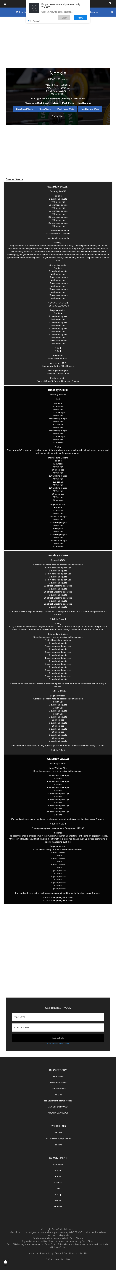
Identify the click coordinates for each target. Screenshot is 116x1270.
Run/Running (84, 103)
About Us (33, 1253)
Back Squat (43, 103)
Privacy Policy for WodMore (58, 1043)
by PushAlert (35, 21)
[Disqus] (58, 951)
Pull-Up (58, 1194)
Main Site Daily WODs (58, 1107)
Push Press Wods (65, 109)
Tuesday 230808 (58, 389)
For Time (58, 1144)
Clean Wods (45, 109)
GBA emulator (53, 1259)
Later (64, 17)
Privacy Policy (46, 1253)
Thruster (58, 1206)
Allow (80, 17)
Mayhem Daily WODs (58, 1113)
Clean (56, 103)
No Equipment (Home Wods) (58, 1101)
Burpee (58, 1170)
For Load (58, 1132)
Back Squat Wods (24, 109)
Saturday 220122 (58, 758)
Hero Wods (79, 98)
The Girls (58, 1094)
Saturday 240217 (58, 186)
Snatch (58, 1200)
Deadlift (58, 1182)
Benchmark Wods (58, 1082)
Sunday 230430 (58, 555)
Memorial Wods (58, 1088)
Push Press (68, 103)
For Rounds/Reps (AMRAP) (56, 98)
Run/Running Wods (90, 109)
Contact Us (81, 1253)
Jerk (58, 1188)
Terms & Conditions (64, 1253)
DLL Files (65, 1259)
